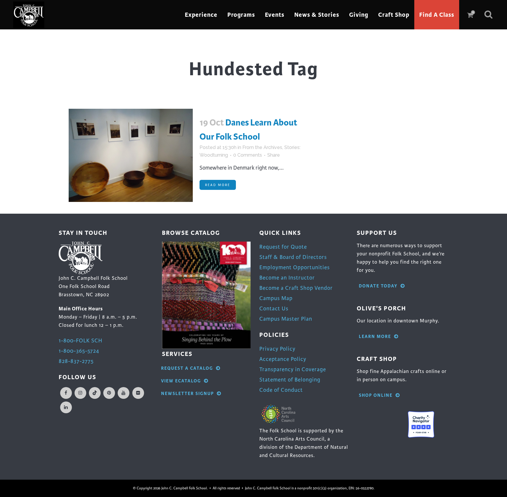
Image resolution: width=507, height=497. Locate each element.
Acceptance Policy (282, 359)
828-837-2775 (76, 361)
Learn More (375, 336)
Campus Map (276, 298)
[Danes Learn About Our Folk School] (131, 155)
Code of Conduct (281, 389)
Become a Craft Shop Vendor (296, 288)
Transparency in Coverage (292, 369)
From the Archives (262, 147)
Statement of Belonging (289, 379)
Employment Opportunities (294, 267)
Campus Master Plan (285, 318)
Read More (217, 185)
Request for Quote (283, 246)
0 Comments (247, 155)
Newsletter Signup (187, 393)
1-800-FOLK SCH (80, 340)
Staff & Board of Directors (293, 257)
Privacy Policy (277, 348)
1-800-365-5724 (79, 350)
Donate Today (378, 286)
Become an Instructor (287, 277)
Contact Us (273, 308)
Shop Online (376, 395)
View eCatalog (181, 381)
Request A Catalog (187, 368)
